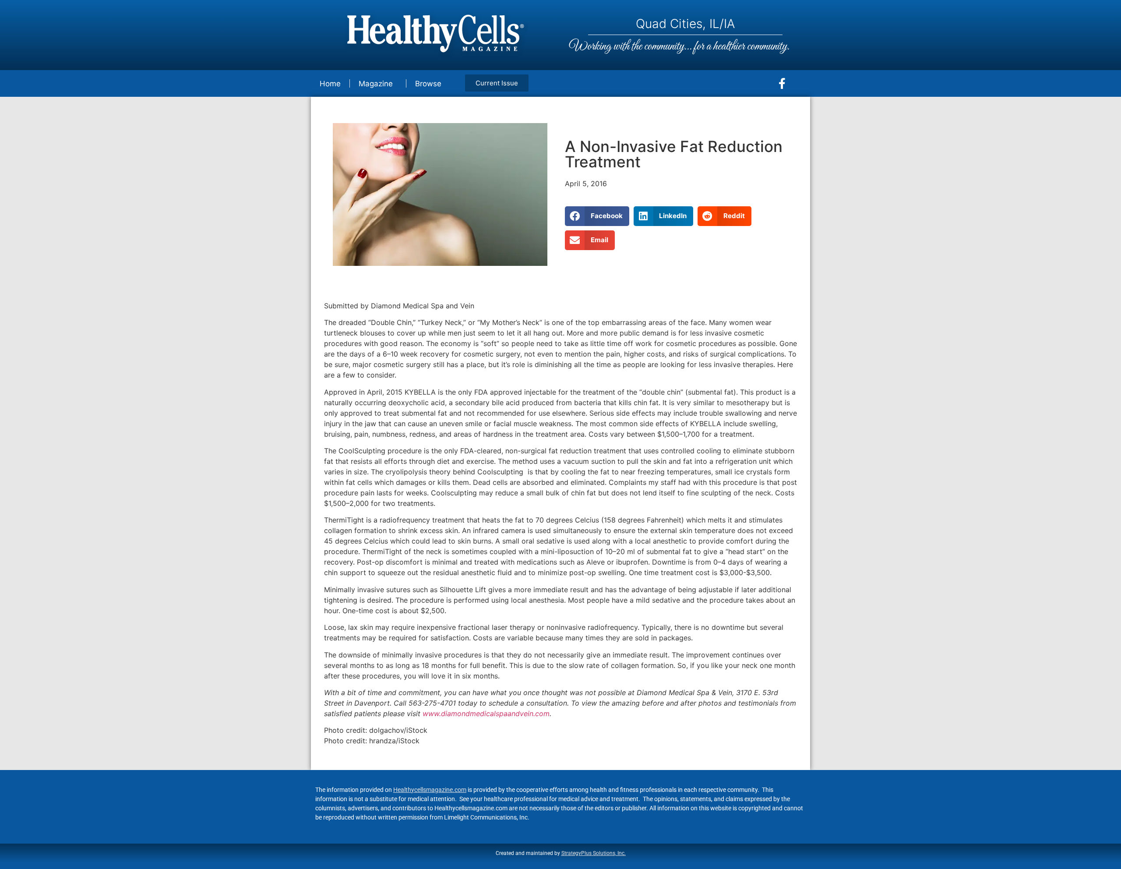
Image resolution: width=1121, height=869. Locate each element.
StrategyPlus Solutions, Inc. (593, 853)
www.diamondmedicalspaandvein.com (486, 713)
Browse (428, 83)
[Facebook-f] (782, 84)
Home (330, 83)
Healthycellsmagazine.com (429, 789)
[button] (597, 216)
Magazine (376, 83)
